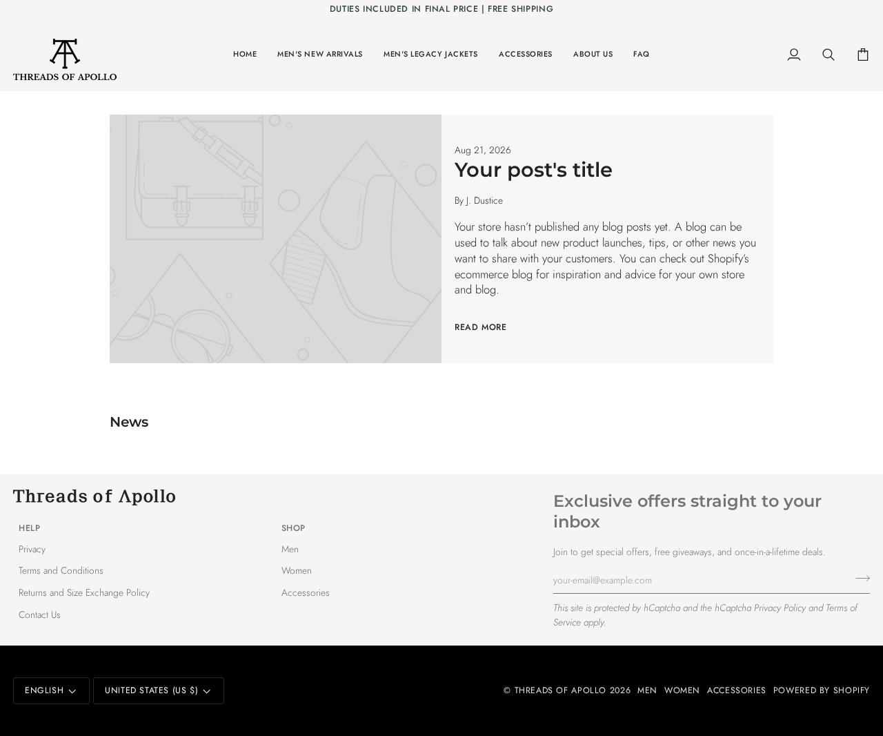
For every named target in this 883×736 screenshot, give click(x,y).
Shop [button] (293, 528)
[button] (320, 54)
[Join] (858, 578)
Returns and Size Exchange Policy (84, 592)
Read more (481, 327)
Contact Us (40, 614)
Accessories (305, 592)
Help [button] (29, 528)
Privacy (32, 549)
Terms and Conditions (61, 570)
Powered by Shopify (821, 690)
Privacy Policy (780, 607)
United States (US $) (151, 690)
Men (290, 549)
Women (296, 570)
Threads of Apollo (561, 690)
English (44, 690)
